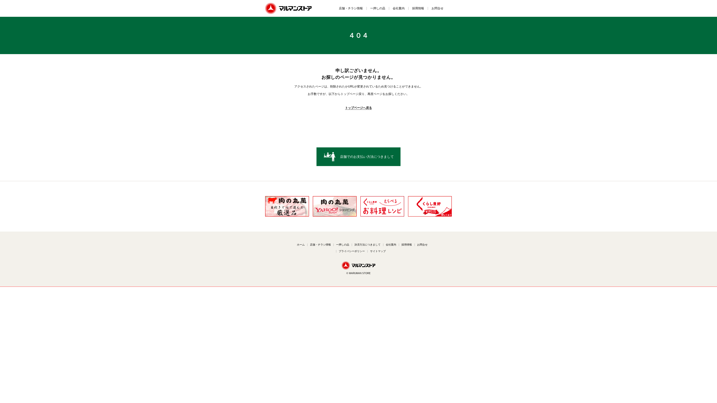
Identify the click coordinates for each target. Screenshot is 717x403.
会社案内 (399, 8)
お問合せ (437, 8)
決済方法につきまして (367, 244)
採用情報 (418, 8)
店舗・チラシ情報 (351, 8)
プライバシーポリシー (352, 251)
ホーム (301, 244)
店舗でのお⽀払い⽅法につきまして (367, 157)
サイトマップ (378, 251)
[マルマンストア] (358, 268)
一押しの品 (377, 8)
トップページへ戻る (358, 107)
